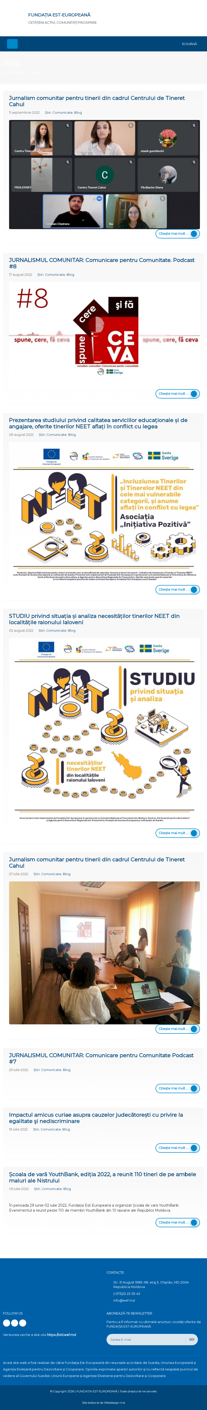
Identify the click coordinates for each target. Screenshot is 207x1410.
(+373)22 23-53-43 (126, 1294)
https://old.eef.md (61, 1335)
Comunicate (63, 112)
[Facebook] (6, 1323)
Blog (78, 112)
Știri (48, 112)
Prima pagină (13, 72)
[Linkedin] (22, 1323)
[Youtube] (14, 1323)
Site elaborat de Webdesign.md (103, 1402)
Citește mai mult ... (173, 233)
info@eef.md (124, 1300)
